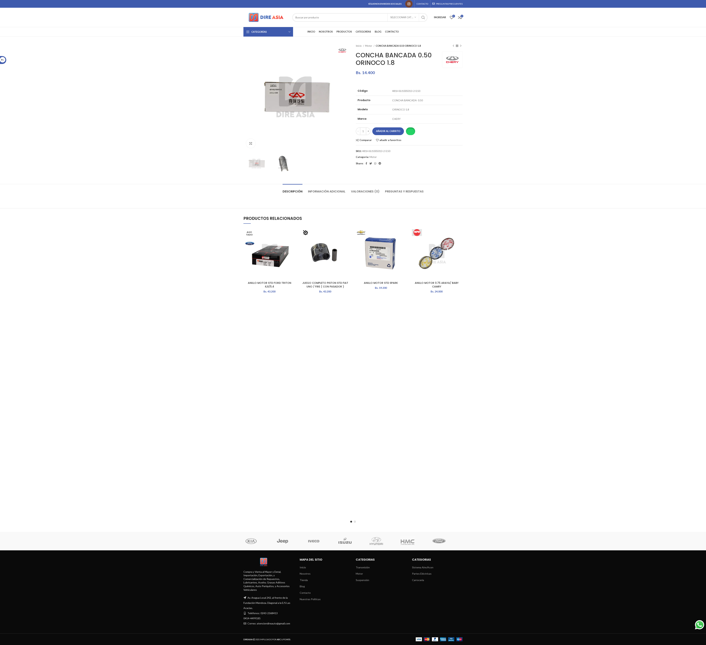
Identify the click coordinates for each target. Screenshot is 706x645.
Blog (302, 586)
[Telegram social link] (379, 163)
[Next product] (461, 46)
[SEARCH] (423, 17)
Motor (369, 45)
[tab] (292, 189)
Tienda (304, 580)
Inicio (359, 45)
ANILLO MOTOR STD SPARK (381, 283)
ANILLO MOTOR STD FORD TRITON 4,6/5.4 (269, 284)
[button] (410, 131)
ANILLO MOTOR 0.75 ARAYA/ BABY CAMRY (437, 284)
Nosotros (305, 573)
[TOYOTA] (446, 541)
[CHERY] (384, 541)
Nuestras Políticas (310, 599)
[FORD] (290, 541)
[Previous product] (453, 46)
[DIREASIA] (321, 541)
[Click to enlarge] (250, 143)
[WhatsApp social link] (375, 163)
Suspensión (362, 580)
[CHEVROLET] (352, 541)
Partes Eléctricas (422, 573)
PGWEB (286, 639)
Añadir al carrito (388, 131)
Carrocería (418, 580)
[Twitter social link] (370, 163)
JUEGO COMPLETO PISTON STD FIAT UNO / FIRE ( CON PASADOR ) (325, 284)
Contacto (305, 592)
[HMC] (258, 541)
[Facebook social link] (366, 163)
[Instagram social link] (409, 4)
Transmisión (363, 567)
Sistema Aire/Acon (422, 567)
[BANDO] (415, 541)
